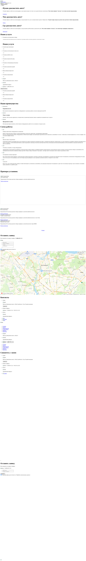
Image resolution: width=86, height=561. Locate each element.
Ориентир (5, 306)
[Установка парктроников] (3, 76)
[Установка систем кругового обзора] (1, 41)
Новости (4, 330)
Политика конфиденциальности (34, 324)
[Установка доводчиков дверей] (3, 68)
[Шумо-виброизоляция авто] (3, 72)
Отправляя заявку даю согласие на (16, 249)
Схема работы (5, 329)
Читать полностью (4, 181)
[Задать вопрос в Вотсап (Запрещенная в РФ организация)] (1, 559)
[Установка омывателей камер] (3, 60)
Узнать (4, 22)
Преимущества (6, 328)
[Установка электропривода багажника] (3, 64)
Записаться (5, 31)
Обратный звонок (4, 4)
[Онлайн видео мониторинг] (3, 48)
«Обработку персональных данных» (23, 249)
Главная (4, 326)
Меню (3, 5)
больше (43, 230)
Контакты (5, 331)
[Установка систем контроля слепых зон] (3, 52)
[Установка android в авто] (3, 56)
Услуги (4, 327)
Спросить (5, 14)
